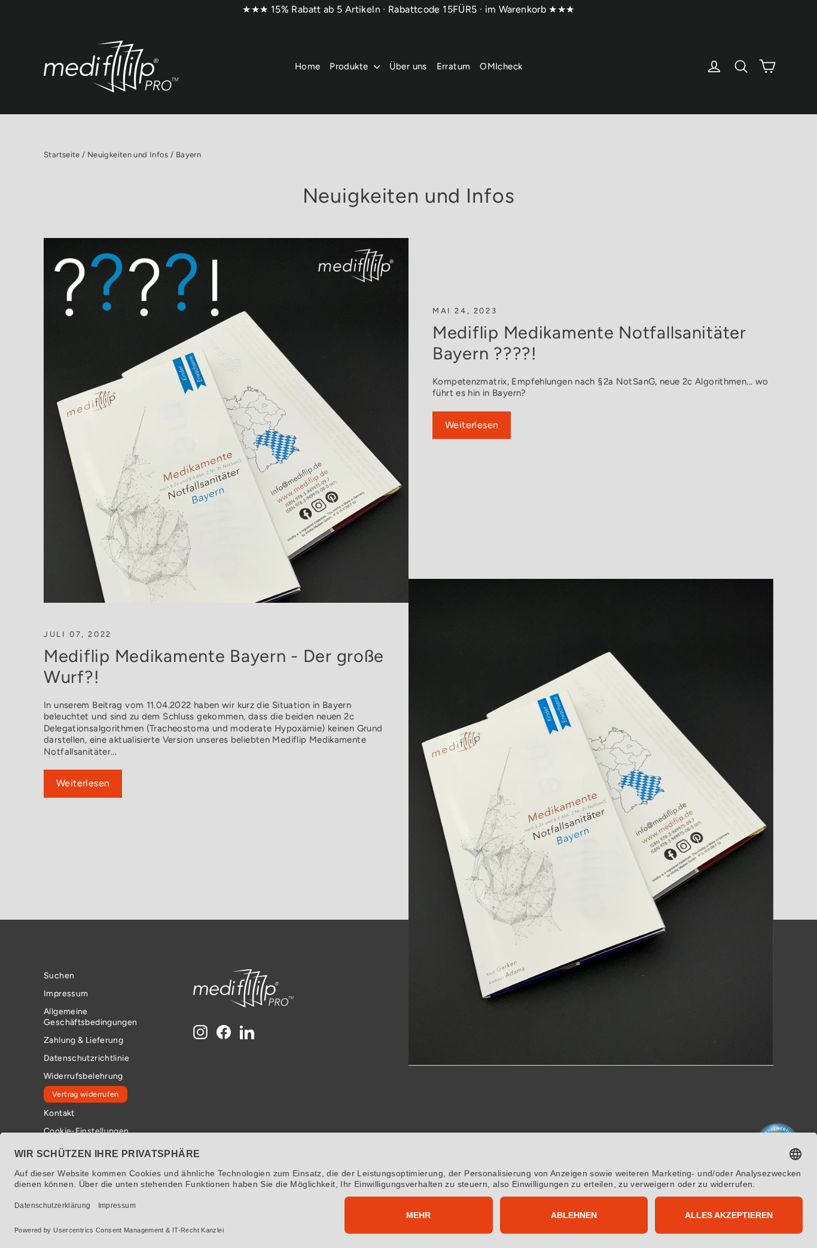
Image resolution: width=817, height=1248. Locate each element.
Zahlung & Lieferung (83, 1040)
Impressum (66, 993)
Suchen (59, 975)
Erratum (454, 66)
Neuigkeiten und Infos (128, 154)
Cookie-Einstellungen (86, 1131)
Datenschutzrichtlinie (86, 1058)
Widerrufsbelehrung (83, 1076)
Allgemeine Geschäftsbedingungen (91, 1016)
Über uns (408, 66)
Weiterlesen (471, 425)
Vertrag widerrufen (85, 1094)
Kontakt (59, 1113)
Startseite (62, 154)
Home (308, 66)
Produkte (350, 66)
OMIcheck (501, 66)
